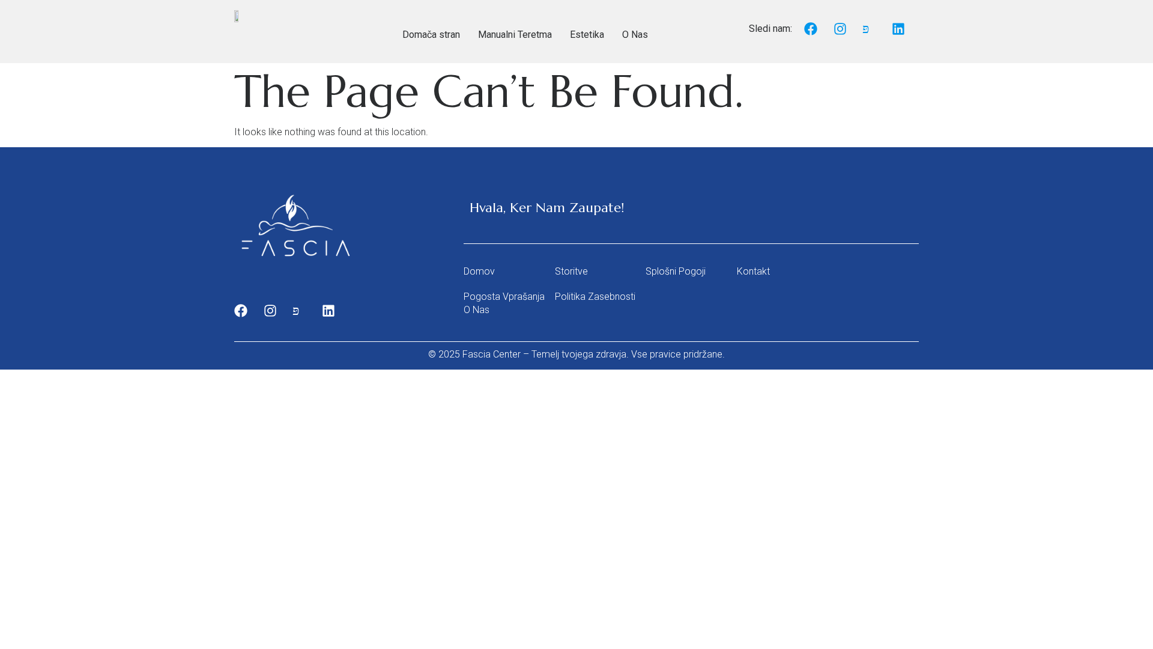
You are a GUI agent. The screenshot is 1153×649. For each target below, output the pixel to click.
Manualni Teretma (515, 34)
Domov (479, 271)
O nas (476, 309)
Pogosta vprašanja (504, 296)
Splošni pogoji (676, 271)
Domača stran (431, 34)
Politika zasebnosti (595, 296)
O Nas (635, 34)
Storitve (571, 271)
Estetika (587, 34)
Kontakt (753, 271)
